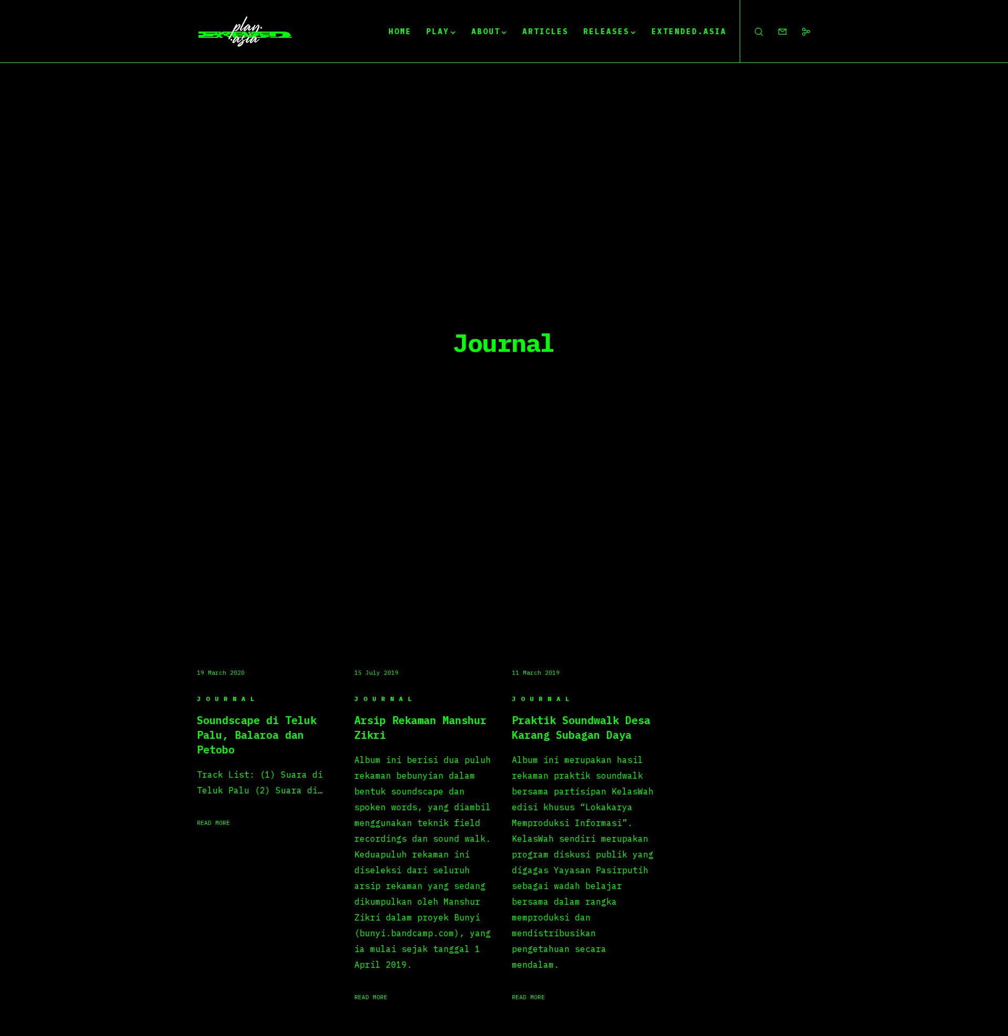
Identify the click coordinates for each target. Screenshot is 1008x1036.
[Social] (799, 31)
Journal (228, 699)
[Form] (776, 31)
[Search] (752, 31)
